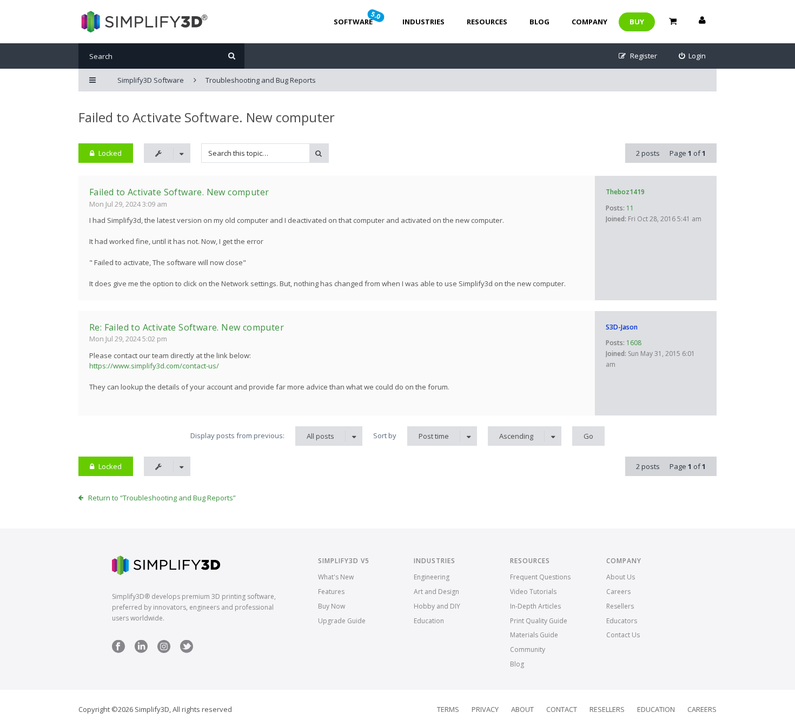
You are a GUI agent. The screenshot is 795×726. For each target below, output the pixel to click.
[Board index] (143, 21)
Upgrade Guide (342, 620)
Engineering (431, 577)
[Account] (702, 21)
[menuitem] (692, 56)
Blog (539, 22)
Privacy (485, 709)
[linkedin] (141, 650)
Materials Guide (534, 634)
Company (589, 22)
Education (429, 620)
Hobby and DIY (437, 606)
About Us (620, 577)
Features (331, 591)
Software (358, 18)
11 (630, 208)
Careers (618, 591)
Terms (448, 709)
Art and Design (436, 591)
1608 (633, 342)
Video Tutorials (533, 591)
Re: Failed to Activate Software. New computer (186, 327)
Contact (561, 709)
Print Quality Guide (538, 620)
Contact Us (623, 634)
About (522, 709)
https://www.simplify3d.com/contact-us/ (154, 366)
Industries (423, 22)
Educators (621, 620)
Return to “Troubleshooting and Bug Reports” (162, 498)
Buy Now (331, 606)
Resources (487, 22)
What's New (336, 577)
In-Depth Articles (535, 606)
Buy (637, 22)
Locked (110, 153)
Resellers (620, 606)
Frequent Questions (540, 577)
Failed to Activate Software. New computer (206, 117)
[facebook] (118, 650)
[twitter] (186, 650)
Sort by (411, 436)
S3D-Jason (622, 327)
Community (527, 649)
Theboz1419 (625, 191)
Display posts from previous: (262, 436)
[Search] (231, 56)
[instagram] (163, 650)
